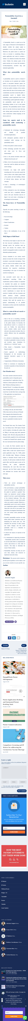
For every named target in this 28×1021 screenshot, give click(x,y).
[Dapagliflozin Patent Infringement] (14, 667)
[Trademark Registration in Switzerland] (3, 987)
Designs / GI (4, 892)
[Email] (15, 622)
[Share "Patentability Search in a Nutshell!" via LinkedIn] (14, 638)
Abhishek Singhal (10, 577)
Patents (3, 900)
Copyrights (4, 896)
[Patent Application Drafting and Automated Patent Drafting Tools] (14, 690)
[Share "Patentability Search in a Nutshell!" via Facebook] (9, 638)
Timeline (3, 904)
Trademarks (14, 987)
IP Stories (3, 885)
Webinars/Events (5, 889)
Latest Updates (4, 908)
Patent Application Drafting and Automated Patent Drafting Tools (13, 702)
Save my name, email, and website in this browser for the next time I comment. (12, 786)
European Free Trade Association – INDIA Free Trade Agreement (16, 971)
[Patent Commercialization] (14, 715)
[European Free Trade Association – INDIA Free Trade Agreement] (3, 972)
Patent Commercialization (12, 724)
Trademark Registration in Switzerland (15, 985)
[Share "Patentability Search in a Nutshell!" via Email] (18, 638)
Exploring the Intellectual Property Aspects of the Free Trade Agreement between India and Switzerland (16, 979)
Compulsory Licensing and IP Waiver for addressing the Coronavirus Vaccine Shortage (13, 747)
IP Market (3, 881)
